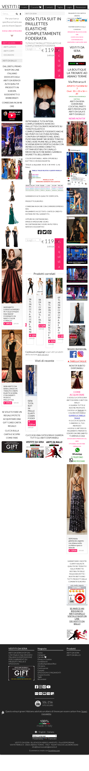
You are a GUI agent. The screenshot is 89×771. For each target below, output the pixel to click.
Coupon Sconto (44, 675)
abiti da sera (43, 354)
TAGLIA (80, 410)
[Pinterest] (44, 687)
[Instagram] (40, 687)
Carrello (35, 7)
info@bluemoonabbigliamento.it (44, 747)
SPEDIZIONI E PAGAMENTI (49, 672)
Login (69, 7)
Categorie (41, 655)
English (42, 732)
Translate (52, 738)
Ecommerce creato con (44, 750)
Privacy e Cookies (45, 659)
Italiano (50, 732)
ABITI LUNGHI (10, 47)
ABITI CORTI (9, 51)
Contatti (49, 7)
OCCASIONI (9, 55)
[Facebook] (36, 687)
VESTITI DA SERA (18, 6)
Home (40, 653)
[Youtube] (48, 687)
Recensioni (81, 7)
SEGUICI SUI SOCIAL (77, 349)
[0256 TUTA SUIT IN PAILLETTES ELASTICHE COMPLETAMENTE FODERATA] (44, 98)
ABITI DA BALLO (10, 60)
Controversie (43, 668)
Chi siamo (41, 666)
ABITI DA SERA (31, 14)
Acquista (59, 62)
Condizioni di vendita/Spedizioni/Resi (47, 662)
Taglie (60, 7)
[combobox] (33, 48)
